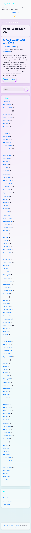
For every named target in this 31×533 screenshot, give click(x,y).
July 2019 (5, 328)
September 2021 (7, 262)
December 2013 (7, 457)
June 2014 (6, 442)
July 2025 (5, 123)
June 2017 (6, 394)
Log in (4, 494)
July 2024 (6, 161)
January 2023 (7, 215)
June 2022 (6, 234)
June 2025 (6, 126)
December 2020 (7, 281)
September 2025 (7, 117)
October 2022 (6, 224)
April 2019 (6, 335)
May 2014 (5, 445)
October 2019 (6, 322)
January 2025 (7, 142)
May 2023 (5, 205)
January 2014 (7, 454)
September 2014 (7, 435)
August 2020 (6, 294)
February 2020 (7, 309)
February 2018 (7, 379)
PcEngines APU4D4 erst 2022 (14, 42)
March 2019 (6, 338)
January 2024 (7, 180)
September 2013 (7, 467)
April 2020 (6, 303)
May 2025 (5, 130)
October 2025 (6, 114)
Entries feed (6, 498)
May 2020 (5, 300)
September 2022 (7, 227)
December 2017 (7, 385)
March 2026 (6, 101)
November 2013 (7, 461)
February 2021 (7, 275)
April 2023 (6, 208)
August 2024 (6, 158)
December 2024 (7, 145)
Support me (15, 12)
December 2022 (7, 218)
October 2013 (6, 464)
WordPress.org (7, 504)
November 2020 (7, 284)
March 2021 (6, 271)
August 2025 (6, 120)
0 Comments (7, 51)
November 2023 (7, 186)
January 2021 (6, 278)
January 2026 (7, 104)
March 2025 (6, 136)
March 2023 (6, 212)
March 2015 (6, 423)
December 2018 (7, 347)
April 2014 (6, 448)
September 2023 (7, 193)
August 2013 (6, 470)
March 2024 (6, 174)
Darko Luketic (10, 47)
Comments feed (7, 501)
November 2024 (7, 149)
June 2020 (6, 297)
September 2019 (7, 325)
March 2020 (6, 306)
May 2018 (5, 369)
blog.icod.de (8, 3)
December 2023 (7, 183)
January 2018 (7, 382)
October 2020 (7, 287)
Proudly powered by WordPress (11, 525)
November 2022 (7, 221)
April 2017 (6, 401)
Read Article (9, 80)
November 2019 (7, 319)
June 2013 (6, 476)
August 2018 (6, 360)
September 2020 (7, 290)
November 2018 (7, 350)
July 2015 (5, 417)
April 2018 (6, 372)
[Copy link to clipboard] (13, 52)
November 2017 (7, 388)
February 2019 (7, 341)
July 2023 (5, 199)
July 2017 (5, 391)
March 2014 (6, 451)
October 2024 (7, 152)
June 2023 (6, 202)
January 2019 (7, 344)
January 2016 (7, 407)
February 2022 (7, 246)
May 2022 (5, 237)
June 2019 (6, 331)
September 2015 (7, 410)
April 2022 (6, 240)
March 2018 (6, 375)
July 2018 (5, 363)
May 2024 (6, 167)
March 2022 (6, 243)
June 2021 (6, 265)
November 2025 (7, 111)
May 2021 (5, 268)
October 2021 (6, 259)
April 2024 (6, 171)
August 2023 (6, 196)
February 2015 (7, 426)
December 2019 (7, 316)
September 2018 (7, 357)
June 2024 (6, 164)
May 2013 (5, 479)
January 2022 (7, 249)
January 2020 (7, 312)
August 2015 (6, 413)
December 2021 (7, 253)
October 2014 (6, 432)
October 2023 (6, 190)
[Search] (26, 89)
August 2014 (6, 439)
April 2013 (5, 483)
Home (2, 22)
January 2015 (6, 429)
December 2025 (7, 108)
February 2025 (7, 139)
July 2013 (5, 473)
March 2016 (6, 404)
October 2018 (6, 353)
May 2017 (5, 398)
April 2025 (6, 133)
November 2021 (7, 256)
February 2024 (7, 177)
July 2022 (5, 231)
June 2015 (6, 420)
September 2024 (7, 155)
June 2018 (6, 366)
